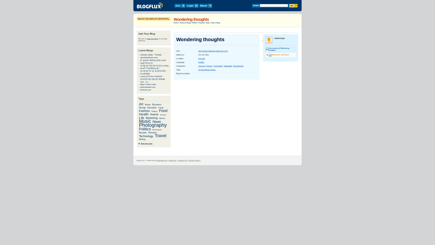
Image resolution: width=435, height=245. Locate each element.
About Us (172, 160)
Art (141, 104)
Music (145, 121)
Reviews (153, 132)
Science (209, 66)
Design (142, 107)
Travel (161, 135)
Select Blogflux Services (153, 19)
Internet (163, 115)
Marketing (152, 117)
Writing (142, 139)
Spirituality (228, 66)
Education (152, 108)
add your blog (152, 39)
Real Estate (157, 130)
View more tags (146, 143)
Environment (238, 66)
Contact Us (182, 160)
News (157, 122)
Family (161, 108)
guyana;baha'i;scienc (207, 70)
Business (156, 104)
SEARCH (256, 5)
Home (176, 23)
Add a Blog (215, 23)
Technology (218, 66)
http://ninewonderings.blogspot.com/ (213, 51)
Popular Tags (204, 23)
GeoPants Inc (161, 160)
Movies (162, 118)
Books (148, 104)
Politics (145, 129)
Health (144, 114)
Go (293, 5)
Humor (154, 114)
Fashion (144, 111)
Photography (153, 125)
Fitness (154, 111)
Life (141, 118)
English (201, 62)
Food (163, 111)
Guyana (201, 59)
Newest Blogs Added (188, 23)
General (201, 66)
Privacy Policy (194, 160)
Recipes (143, 132)
